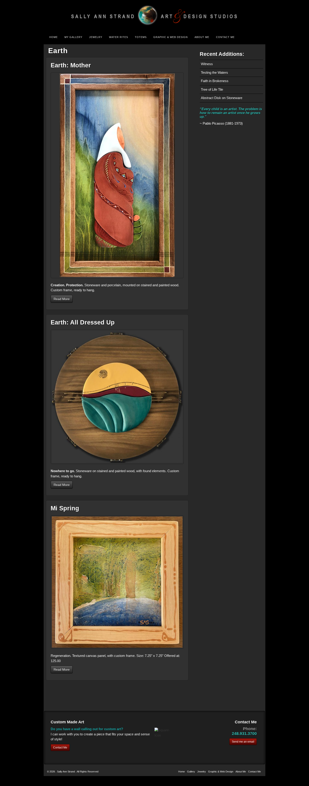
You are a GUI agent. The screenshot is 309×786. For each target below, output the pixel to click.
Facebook (253, 15)
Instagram (259, 15)
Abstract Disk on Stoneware (221, 98)
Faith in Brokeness (214, 81)
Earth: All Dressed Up (83, 322)
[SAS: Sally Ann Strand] (154, 15)
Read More (62, 299)
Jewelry (95, 37)
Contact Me (225, 37)
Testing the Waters (214, 72)
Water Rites (118, 37)
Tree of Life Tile (212, 89)
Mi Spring (65, 508)
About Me (202, 37)
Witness (207, 64)
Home (53, 37)
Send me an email (243, 741)
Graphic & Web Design (170, 37)
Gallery (191, 771)
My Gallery (73, 37)
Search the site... (259, 37)
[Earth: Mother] (117, 175)
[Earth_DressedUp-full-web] (117, 396)
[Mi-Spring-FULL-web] (117, 582)
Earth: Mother (71, 65)
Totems (141, 37)
